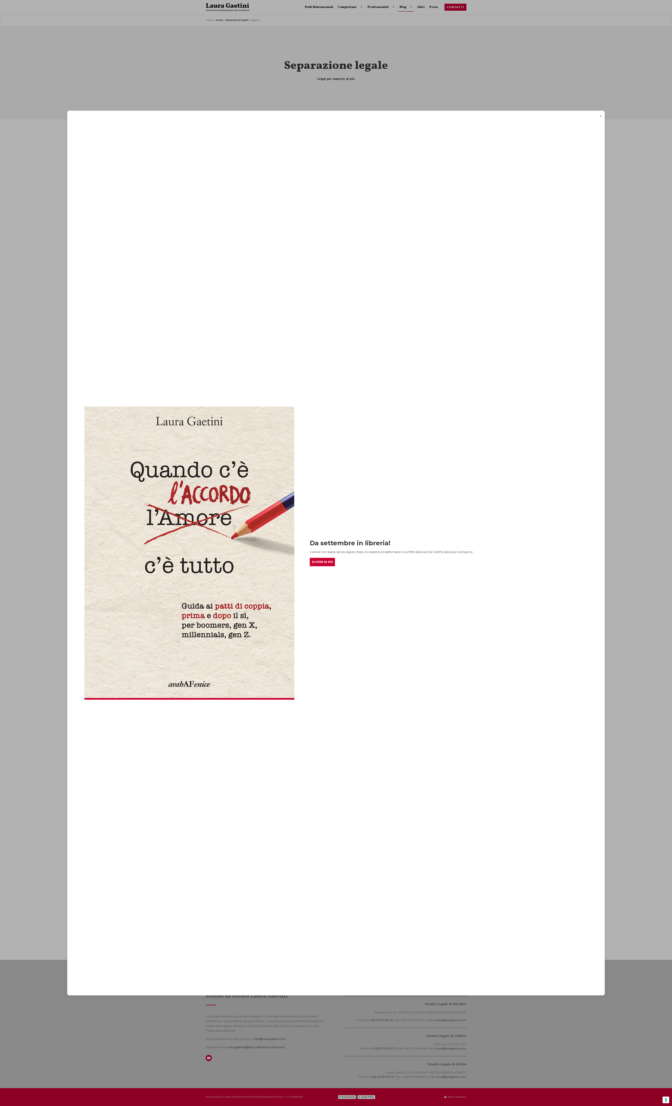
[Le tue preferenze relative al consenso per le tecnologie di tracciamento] (666, 1100)
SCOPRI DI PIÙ (322, 562)
